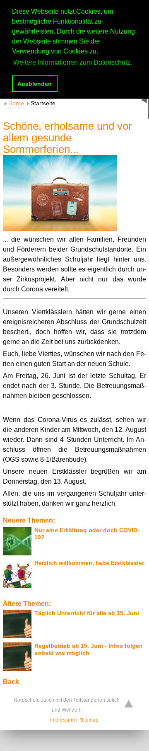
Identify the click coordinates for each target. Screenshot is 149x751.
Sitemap (89, 720)
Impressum (62, 720)
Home (16, 103)
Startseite (43, 103)
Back (11, 681)
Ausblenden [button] (34, 83)
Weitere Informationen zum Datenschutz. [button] (72, 62)
